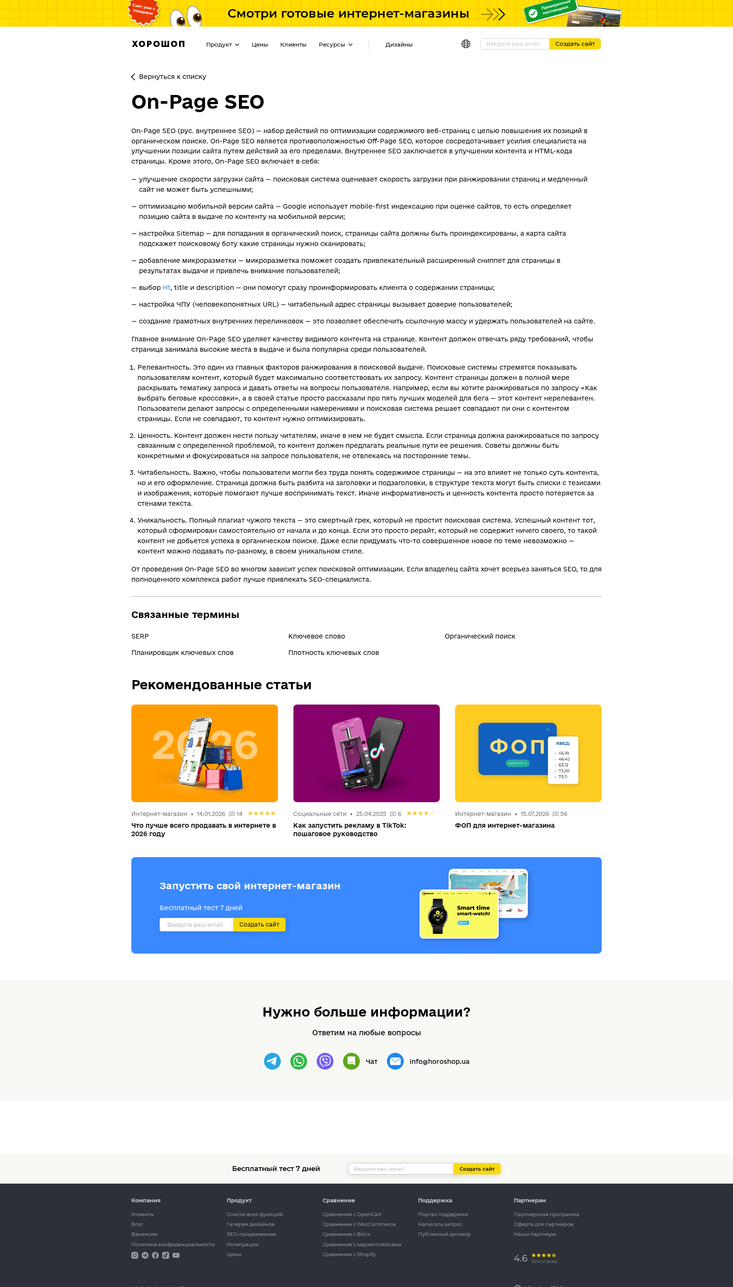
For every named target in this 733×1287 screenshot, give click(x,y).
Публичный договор (444, 1234)
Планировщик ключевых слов (182, 652)
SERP (140, 636)
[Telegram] (272, 1061)
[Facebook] (156, 1254)
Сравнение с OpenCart (352, 1214)
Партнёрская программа (546, 1214)
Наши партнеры (535, 1234)
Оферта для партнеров (543, 1224)
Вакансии (144, 1234)
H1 (166, 287)
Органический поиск (480, 636)
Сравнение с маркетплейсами (362, 1244)
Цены (260, 44)
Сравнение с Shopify (349, 1254)
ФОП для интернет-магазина (505, 825)
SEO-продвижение (251, 1234)
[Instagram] (135, 1254)
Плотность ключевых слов (333, 652)
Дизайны (399, 44)
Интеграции (243, 1244)
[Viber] (325, 1061)
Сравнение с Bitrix (346, 1234)
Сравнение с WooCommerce (359, 1224)
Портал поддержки (443, 1214)
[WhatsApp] (298, 1061)
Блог (137, 1224)
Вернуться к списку (172, 76)
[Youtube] (176, 1254)
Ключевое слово (316, 636)
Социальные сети (320, 814)
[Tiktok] (166, 1254)
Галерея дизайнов (250, 1224)
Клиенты (293, 44)
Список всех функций (255, 1214)
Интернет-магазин (160, 814)
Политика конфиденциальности (173, 1244)
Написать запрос (440, 1224)
